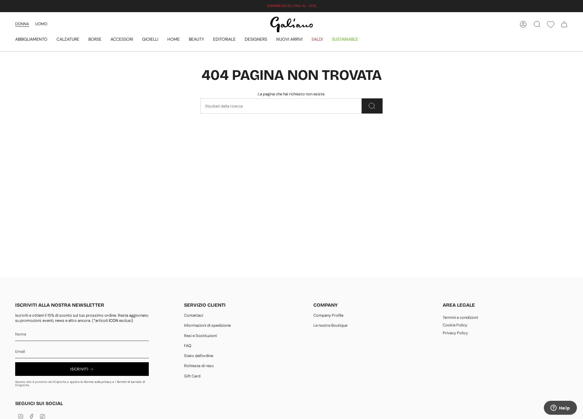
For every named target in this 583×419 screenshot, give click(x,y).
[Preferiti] (550, 24)
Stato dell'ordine (198, 355)
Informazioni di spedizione (207, 325)
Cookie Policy (455, 325)
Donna (22, 23)
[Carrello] (564, 24)
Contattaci (193, 315)
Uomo (41, 23)
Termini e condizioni (460, 317)
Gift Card (192, 376)
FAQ (187, 345)
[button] (31, 39)
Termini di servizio (129, 382)
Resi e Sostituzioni (200, 335)
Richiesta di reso (199, 365)
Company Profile (328, 315)
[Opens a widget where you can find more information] (560, 408)
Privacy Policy (455, 333)
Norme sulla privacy (97, 382)
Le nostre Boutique (330, 325)
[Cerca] (372, 106)
